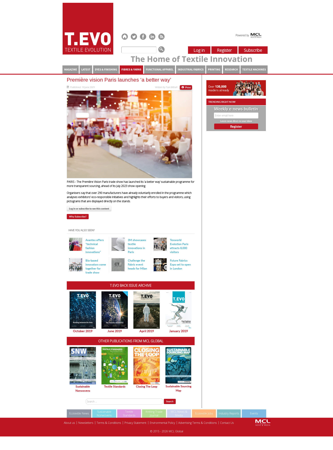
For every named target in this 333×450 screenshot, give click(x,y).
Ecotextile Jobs (204, 413)
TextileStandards (129, 413)
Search (169, 401)
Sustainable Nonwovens (82, 388)
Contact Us (227, 423)
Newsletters (85, 423)
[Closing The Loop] (146, 365)
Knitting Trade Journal (154, 413)
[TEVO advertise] (236, 88)
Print (188, 87)
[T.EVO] (88, 28)
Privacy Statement (135, 423)
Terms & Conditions (109, 423)
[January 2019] (178, 310)
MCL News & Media (179, 413)
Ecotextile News (79, 413)
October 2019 (82, 331)
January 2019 (178, 331)
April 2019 (146, 331)
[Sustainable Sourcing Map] (178, 365)
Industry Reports (229, 413)
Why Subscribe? (77, 216)
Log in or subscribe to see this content (89, 208)
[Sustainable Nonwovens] (83, 365)
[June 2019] (114, 310)
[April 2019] (146, 310)
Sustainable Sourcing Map (178, 388)
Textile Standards (114, 386)
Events (254, 413)
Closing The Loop (146, 386)
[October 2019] (83, 310)
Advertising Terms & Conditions (197, 423)
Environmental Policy (162, 423)
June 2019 (115, 331)
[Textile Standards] (114, 365)
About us (69, 423)
